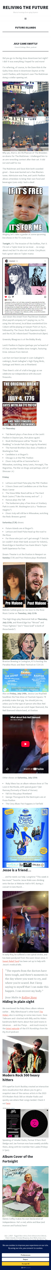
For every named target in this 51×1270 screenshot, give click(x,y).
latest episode (12, 1028)
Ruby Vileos (14, 1240)
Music (28, 47)
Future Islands (10, 1238)
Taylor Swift (31, 1240)
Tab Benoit (23, 1240)
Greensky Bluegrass (22, 1238)
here (8, 1103)
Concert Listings (20, 47)
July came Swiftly (25, 43)
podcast (33, 47)
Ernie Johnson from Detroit (37, 1236)
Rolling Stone (29, 997)
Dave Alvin (23, 1236)
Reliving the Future (25, 7)
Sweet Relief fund (10, 961)
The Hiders (40, 1240)
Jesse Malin (34, 1238)
